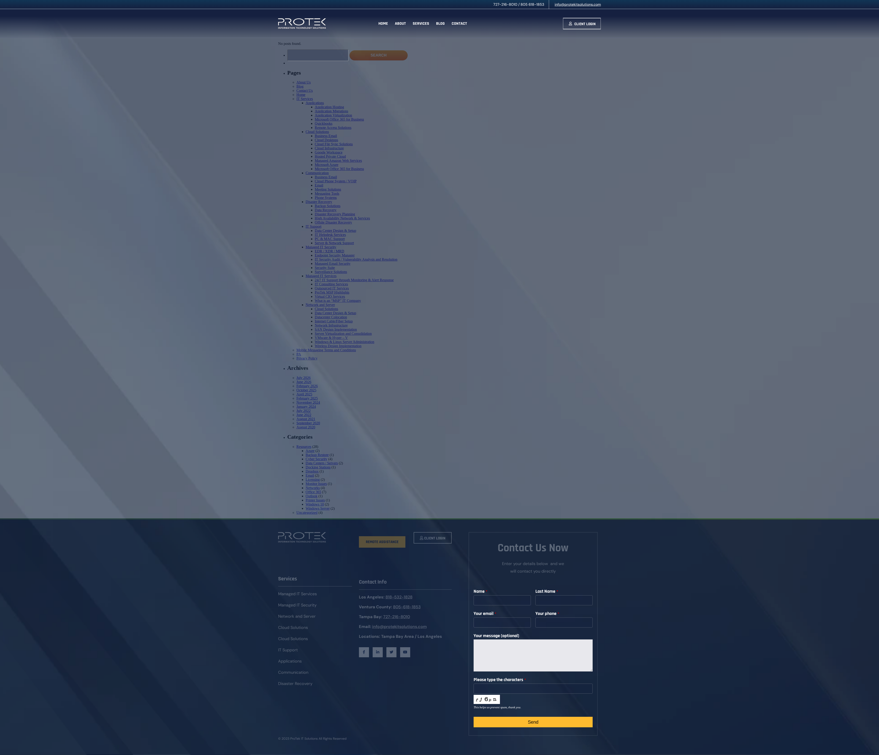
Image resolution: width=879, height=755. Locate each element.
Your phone (547, 614)
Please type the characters (500, 680)
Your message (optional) (496, 636)
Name (480, 591)
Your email (485, 614)
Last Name (546, 591)
